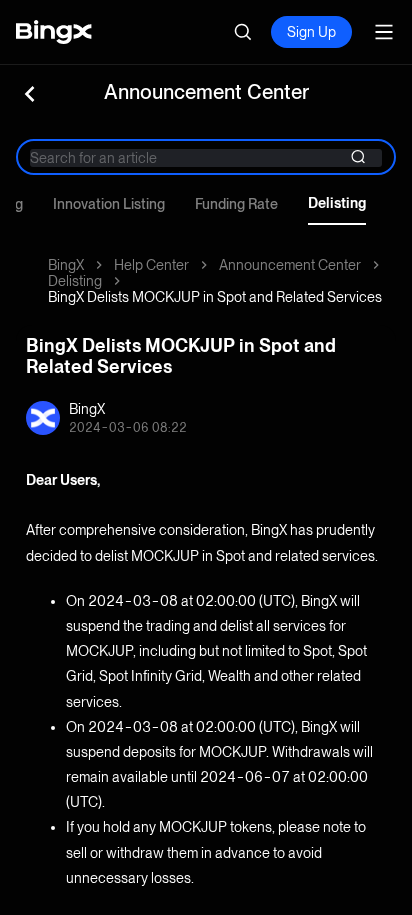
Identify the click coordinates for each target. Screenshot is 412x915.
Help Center (151, 265)
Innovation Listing (109, 204)
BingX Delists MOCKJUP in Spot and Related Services (215, 297)
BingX (66, 265)
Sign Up (311, 32)
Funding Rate (236, 204)
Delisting (337, 203)
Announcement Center (290, 265)
